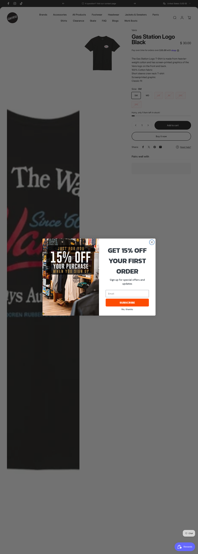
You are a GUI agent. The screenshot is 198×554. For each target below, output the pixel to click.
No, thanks (127, 309)
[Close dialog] (151, 242)
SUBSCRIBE (127, 302)
